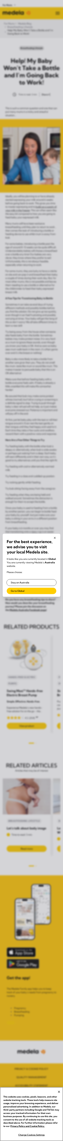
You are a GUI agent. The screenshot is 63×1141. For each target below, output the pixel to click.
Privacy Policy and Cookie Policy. (27, 1126)
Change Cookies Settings (31, 1134)
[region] (31, 1114)
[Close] (59, 1091)
